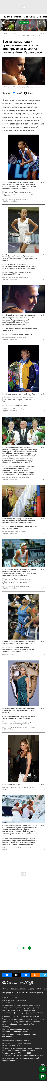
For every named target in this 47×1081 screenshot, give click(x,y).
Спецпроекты (8, 993)
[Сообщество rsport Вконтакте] (25, 975)
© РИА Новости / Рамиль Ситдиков (14, 87)
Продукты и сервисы (35, 993)
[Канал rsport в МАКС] (7, 975)
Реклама (20, 993)
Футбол (5, 989)
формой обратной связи (25, 1050)
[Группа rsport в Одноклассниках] (35, 975)
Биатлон (31, 989)
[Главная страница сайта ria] (2, 22)
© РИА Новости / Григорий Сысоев (14, 532)
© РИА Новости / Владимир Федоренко (15, 477)
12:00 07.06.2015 (9, 34)
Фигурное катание (18, 989)
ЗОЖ (39, 989)
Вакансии (6, 1003)
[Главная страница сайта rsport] (14, 22)
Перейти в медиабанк (34, 87)
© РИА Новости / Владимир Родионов (15, 199)
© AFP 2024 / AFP (8, 654)
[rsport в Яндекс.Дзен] (16, 975)
